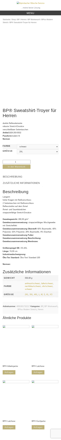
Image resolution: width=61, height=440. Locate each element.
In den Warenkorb (16, 167)
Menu (30, 13)
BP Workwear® (34, 20)
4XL (35, 294)
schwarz (28, 289)
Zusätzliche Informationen (21, 183)
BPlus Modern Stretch (27, 309)
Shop (14, 20)
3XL (31, 294)
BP (18, 20)
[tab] (14, 177)
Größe (8, 151)
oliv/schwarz (47, 286)
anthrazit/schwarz (32, 283)
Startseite (6, 20)
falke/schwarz (47, 283)
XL (47, 294)
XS (51, 294)
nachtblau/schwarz (33, 286)
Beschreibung (12, 176)
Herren (24, 20)
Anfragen (9, 372)
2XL (26, 294)
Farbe (7, 146)
